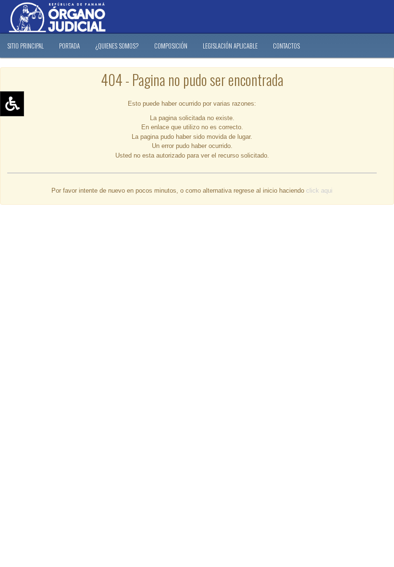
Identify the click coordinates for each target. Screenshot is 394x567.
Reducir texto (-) (35, 132)
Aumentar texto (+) (38, 118)
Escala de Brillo (33, 159)
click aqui (319, 190)
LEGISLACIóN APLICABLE (230, 45)
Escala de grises (35, 173)
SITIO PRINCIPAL (25, 45)
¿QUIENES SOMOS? (117, 45)
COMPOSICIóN (170, 45)
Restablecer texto (36, 145)
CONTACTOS (286, 45)
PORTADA (69, 45)
